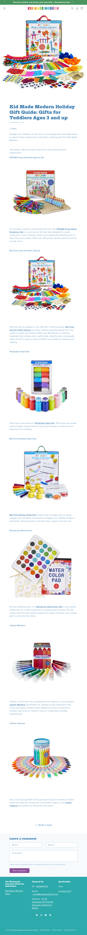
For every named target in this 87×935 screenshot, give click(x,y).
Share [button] (14, 129)
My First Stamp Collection (23, 515)
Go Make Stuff (64, 891)
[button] (4, 8)
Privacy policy (57, 930)
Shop (60, 886)
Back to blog (45, 825)
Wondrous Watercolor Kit (49, 607)
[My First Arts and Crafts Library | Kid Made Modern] (31, 330)
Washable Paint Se (44, 423)
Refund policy (45, 930)
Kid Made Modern (17, 930)
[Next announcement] (83, 2)
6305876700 (42, 886)
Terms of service (70, 930)
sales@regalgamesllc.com (45, 894)
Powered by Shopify (31, 930)
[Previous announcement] (4, 2)
